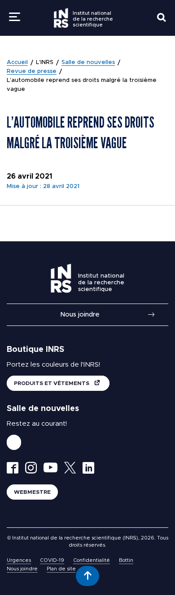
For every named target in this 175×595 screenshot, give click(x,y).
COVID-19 (52, 560)
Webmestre (32, 492)
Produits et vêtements (52, 383)
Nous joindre (80, 314)
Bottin (126, 560)
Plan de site (61, 568)
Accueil (17, 62)
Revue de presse (32, 71)
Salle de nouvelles (88, 62)
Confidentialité (91, 560)
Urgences (19, 560)
